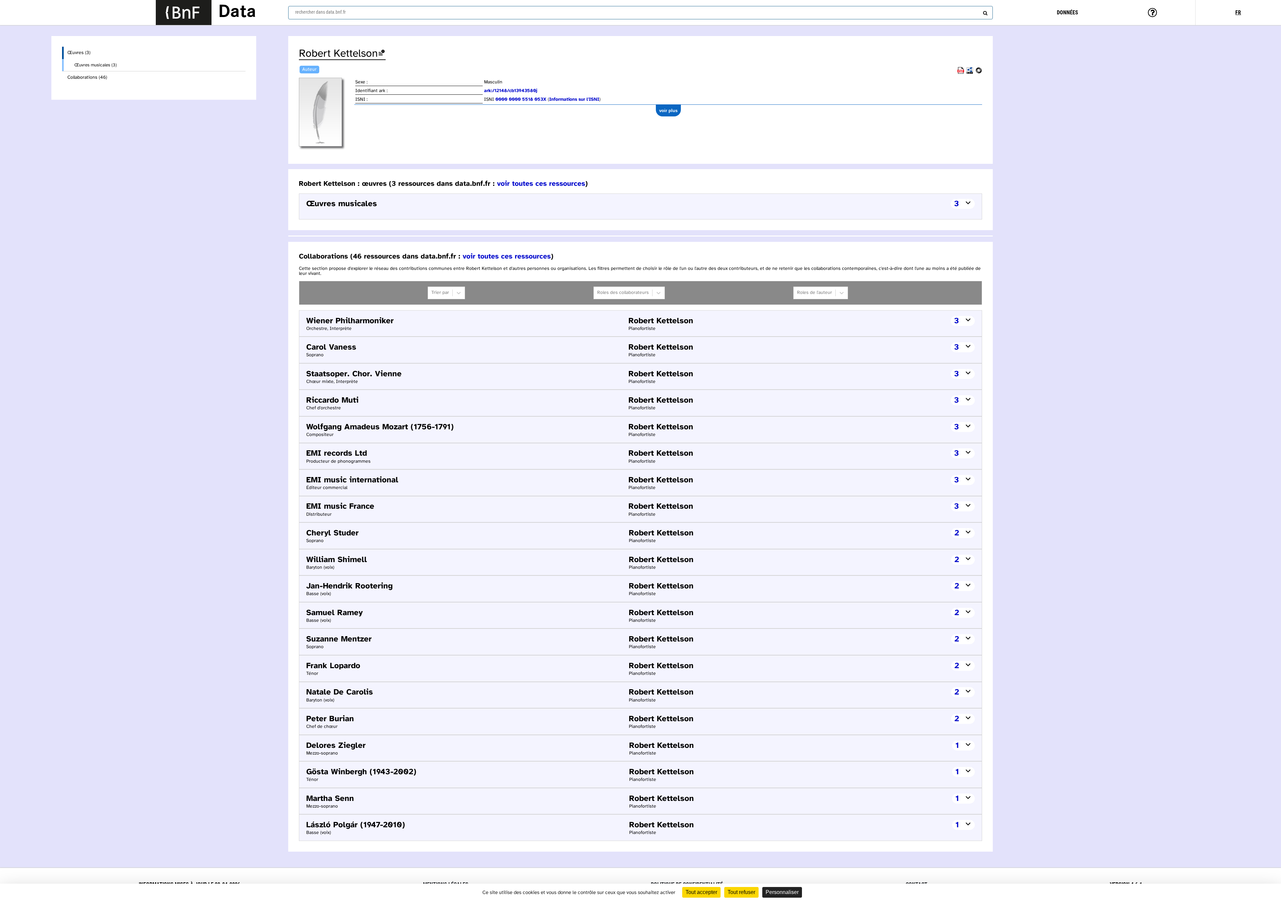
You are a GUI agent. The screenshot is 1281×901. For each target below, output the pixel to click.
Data (237, 12)
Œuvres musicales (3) (95, 65)
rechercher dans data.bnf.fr (320, 12)
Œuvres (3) (78, 52)
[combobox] (640, 12)
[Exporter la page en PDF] (960, 72)
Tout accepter (701, 892)
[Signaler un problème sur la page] (382, 53)
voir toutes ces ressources (541, 183)
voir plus (668, 110)
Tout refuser (741, 892)
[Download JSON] (978, 72)
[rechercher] (984, 11)
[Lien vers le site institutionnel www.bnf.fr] (183, 12)
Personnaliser (782, 892)
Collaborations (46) (87, 77)
